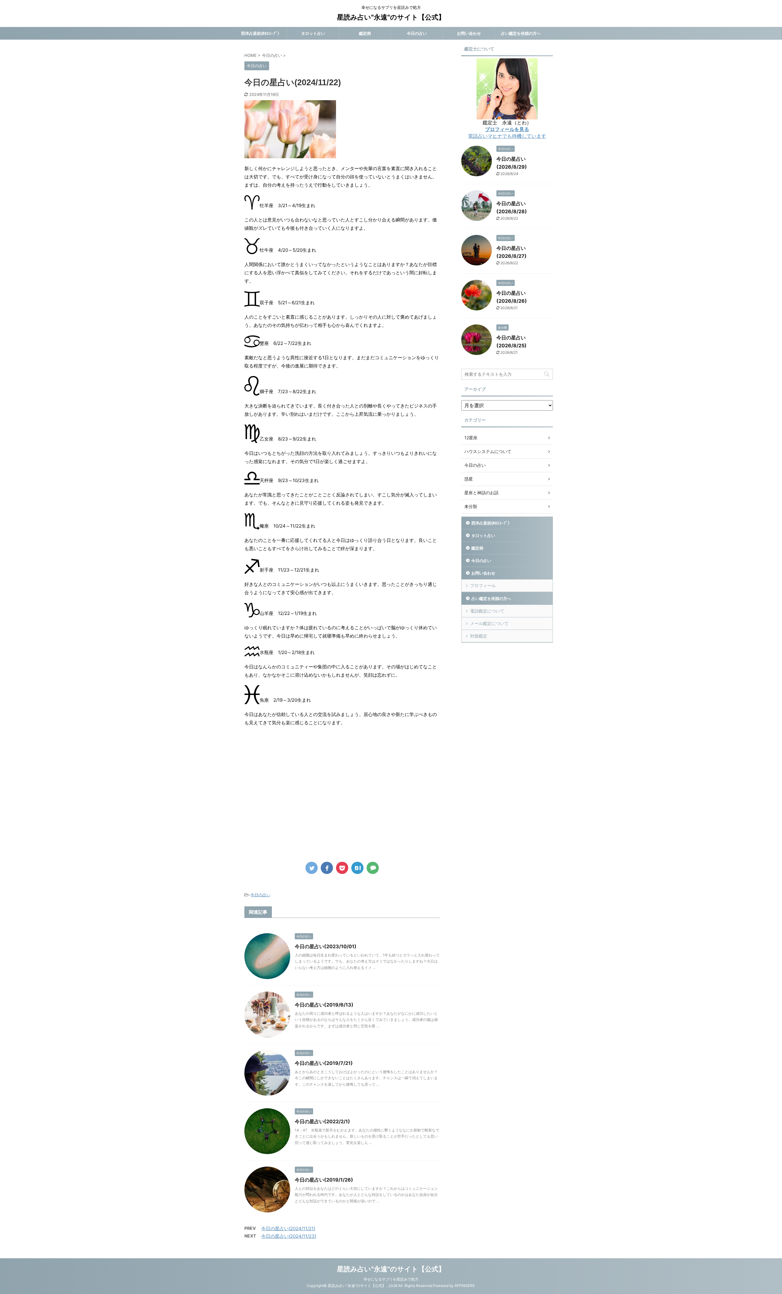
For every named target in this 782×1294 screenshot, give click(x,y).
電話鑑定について (487, 610)
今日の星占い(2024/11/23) (288, 1236)
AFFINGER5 (464, 1285)
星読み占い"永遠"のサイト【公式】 (391, 17)
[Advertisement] (295, 798)
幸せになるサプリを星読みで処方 (391, 1279)
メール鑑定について (489, 623)
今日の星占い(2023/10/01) (325, 946)
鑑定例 (365, 33)
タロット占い (313, 33)
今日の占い (417, 33)
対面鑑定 (478, 635)
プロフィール (483, 585)
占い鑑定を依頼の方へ (521, 33)
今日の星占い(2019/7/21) (324, 1063)
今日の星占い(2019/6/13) (324, 1005)
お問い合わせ (469, 33)
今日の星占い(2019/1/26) (324, 1180)
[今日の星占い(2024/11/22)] (357, 868)
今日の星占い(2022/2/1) (322, 1121)
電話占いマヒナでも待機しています (507, 136)
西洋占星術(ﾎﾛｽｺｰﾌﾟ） (261, 33)
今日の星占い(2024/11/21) (288, 1228)
